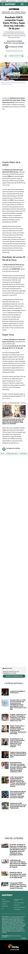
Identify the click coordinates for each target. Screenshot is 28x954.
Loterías (14, 9)
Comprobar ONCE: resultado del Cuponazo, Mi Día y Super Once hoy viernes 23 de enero (18, 885)
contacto (4, 903)
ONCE (12, 12)
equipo (3, 899)
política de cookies (19, 902)
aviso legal (17, 905)
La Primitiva (17, 12)
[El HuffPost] (10, 4)
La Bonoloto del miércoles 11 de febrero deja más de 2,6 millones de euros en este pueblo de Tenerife (18, 863)
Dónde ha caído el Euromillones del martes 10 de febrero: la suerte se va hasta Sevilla (18, 874)
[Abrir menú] (2, 4)
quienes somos (5, 901)
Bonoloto (23, 12)
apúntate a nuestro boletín (14, 676)
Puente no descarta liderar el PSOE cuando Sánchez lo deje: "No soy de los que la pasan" (18, 754)
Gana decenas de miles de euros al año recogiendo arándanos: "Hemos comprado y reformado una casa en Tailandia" (18, 794)
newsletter (5, 906)
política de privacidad (19, 907)
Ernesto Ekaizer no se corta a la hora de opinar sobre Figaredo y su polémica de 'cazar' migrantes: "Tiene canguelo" (17, 742)
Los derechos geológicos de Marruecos (17, 692)
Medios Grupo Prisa (14, 950)
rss (3, 908)
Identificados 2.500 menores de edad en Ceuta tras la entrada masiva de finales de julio (18, 806)
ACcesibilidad (17, 909)
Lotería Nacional (6, 12)
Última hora (22, 4)
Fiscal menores (21, 1)
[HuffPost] (7, 894)
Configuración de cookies (18, 900)
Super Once (23, 453)
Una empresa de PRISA (14, 946)
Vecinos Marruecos (12, 1)
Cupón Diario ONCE (12, 453)
